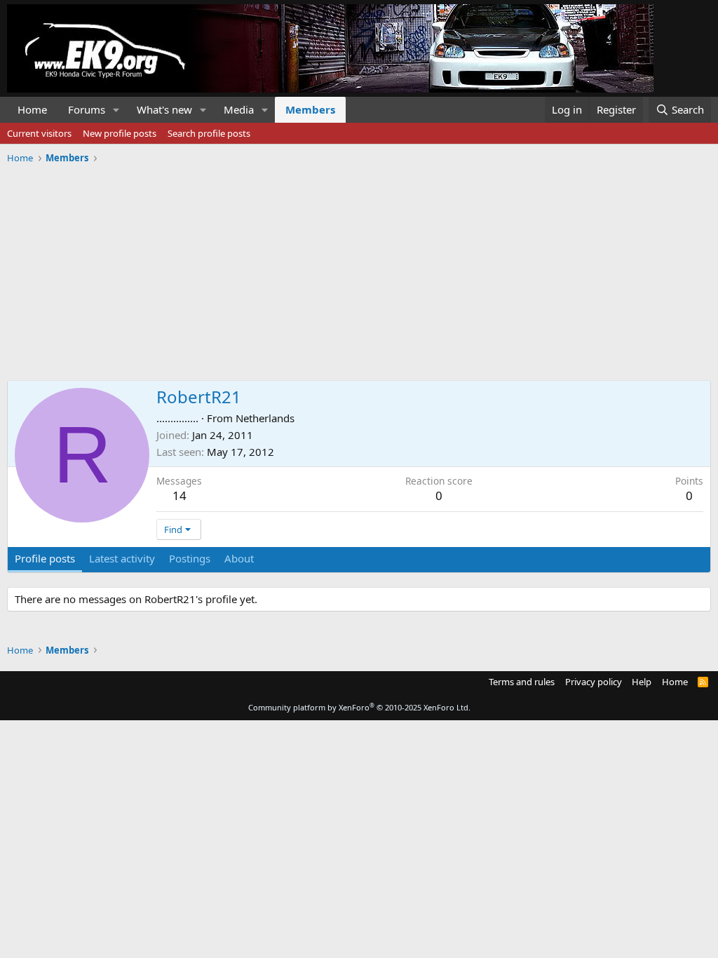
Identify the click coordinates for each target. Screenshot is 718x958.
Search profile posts (209, 133)
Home (32, 109)
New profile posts (119, 133)
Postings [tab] (189, 558)
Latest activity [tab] (122, 558)
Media (239, 109)
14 (179, 495)
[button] (116, 110)
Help (641, 681)
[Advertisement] (359, 267)
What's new (164, 109)
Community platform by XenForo (359, 707)
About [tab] (239, 558)
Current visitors (39, 133)
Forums (86, 109)
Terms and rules (522, 681)
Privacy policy (593, 681)
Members (310, 109)
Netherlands (265, 418)
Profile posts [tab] (45, 558)
